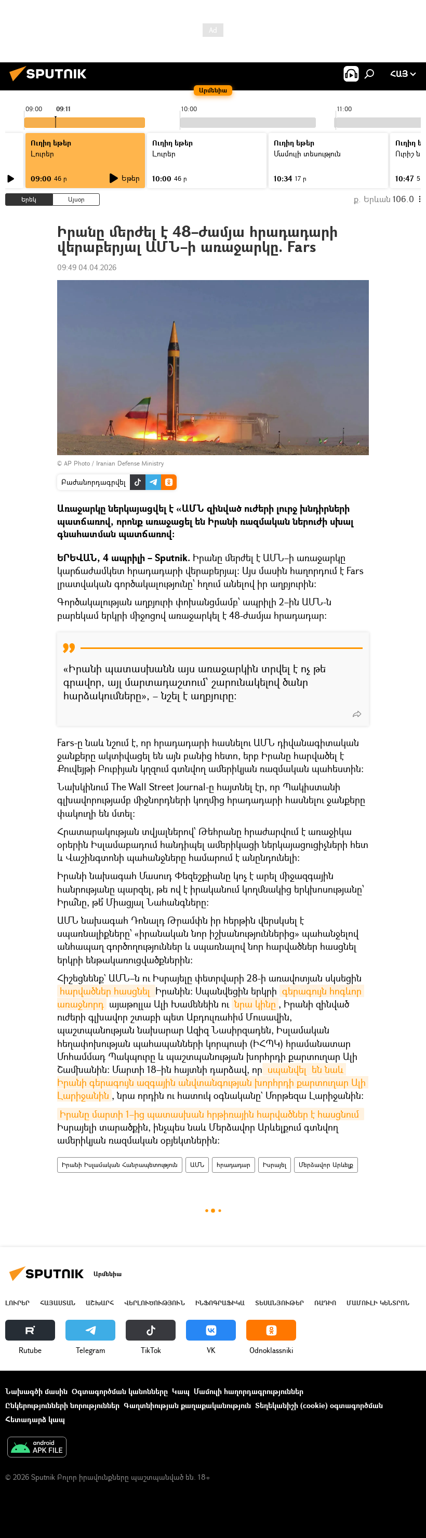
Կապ (181, 1391)
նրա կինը (255, 1004)
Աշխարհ (100, 1302)
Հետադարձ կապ (35, 1419)
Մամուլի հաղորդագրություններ (248, 1391)
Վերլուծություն (154, 1302)
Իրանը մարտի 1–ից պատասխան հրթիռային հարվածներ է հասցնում (211, 1114)
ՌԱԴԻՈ (325, 1302)
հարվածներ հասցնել (106, 991)
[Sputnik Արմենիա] (51, 82)
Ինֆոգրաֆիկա (220, 1302)
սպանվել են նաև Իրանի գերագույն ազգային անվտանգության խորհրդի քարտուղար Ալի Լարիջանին (212, 1082)
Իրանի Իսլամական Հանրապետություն (120, 1164)
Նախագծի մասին (36, 1391)
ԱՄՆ (197, 1164)
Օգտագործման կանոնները (120, 1391)
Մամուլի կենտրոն (378, 1302)
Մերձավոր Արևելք (326, 1164)
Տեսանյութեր (279, 1302)
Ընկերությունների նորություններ (62, 1405)
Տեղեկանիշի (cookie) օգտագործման (319, 1405)
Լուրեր (17, 1302)
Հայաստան (57, 1302)
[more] (357, 714)
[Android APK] (37, 1448)
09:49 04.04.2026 (86, 267)
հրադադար (233, 1164)
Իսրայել (274, 1164)
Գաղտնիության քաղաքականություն (187, 1405)
